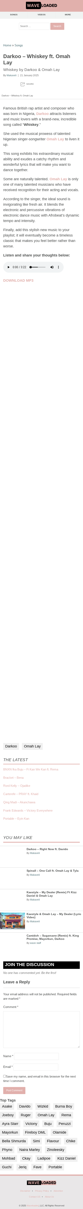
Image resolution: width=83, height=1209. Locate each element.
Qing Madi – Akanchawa (19, 802)
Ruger (26, 1115)
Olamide (59, 1132)
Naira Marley (29, 1150)
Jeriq (22, 1167)
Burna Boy (63, 1106)
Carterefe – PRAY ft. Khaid (20, 794)
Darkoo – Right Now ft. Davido (47, 849)
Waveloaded (33, 1205)
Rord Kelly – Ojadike (16, 785)
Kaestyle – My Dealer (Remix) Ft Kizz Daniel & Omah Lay (52, 894)
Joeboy (8, 1115)
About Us (49, 1196)
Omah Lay (32, 746)
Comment (10, 1007)
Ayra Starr (10, 1124)
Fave (37, 1167)
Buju (48, 1124)
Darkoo (11, 746)
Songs (14, 15)
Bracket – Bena (13, 777)
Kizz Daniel (66, 1158)
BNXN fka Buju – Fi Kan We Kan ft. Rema (30, 769)
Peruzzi (65, 1124)
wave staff (35, 943)
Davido (24, 1106)
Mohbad (8, 1158)
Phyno (7, 1150)
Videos (42, 15)
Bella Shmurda (14, 1141)
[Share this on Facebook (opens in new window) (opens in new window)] (5, 84)
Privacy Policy (42, 1191)
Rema (66, 1115)
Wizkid (42, 1106)
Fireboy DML (35, 1132)
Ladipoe (43, 1158)
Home (7, 45)
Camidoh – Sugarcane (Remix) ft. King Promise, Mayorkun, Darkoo (53, 937)
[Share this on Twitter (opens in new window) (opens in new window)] (13, 84)
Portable (55, 1167)
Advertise (58, 1191)
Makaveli (12, 75)
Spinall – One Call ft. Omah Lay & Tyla (53, 870)
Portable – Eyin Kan (16, 818)
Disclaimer (25, 1191)
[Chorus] (41, 1184)
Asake (7, 1106)
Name (8, 1056)
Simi (36, 1141)
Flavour (53, 1141)
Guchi (6, 1167)
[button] (27, 84)
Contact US (34, 1196)
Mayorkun (10, 1132)
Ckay (26, 1158)
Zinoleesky (55, 1150)
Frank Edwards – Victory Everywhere (28, 810)
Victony (31, 1124)
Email (8, 1066)
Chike (70, 1141)
